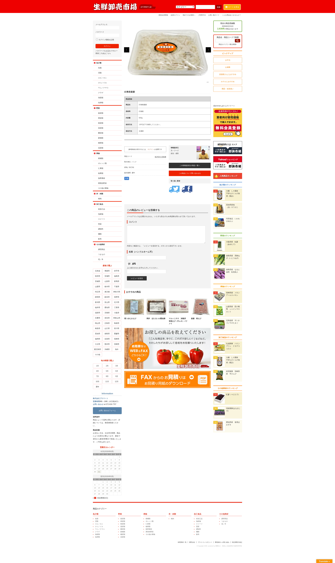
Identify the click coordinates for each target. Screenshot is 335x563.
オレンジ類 (102, 163)
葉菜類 (100, 113)
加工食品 (99, 204)
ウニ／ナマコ (103, 88)
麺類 (100, 234)
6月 (116, 371)
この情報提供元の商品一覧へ (190, 165)
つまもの (101, 254)
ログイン (151, 149)
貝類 (100, 73)
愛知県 (107, 307)
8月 (107, 376)
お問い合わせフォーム (107, 411)
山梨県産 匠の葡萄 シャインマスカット (233, 309)
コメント (133, 222)
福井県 (97, 307)
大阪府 (116, 313)
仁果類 (100, 168)
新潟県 (97, 302)
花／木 (100, 259)
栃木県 (107, 287)
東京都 (107, 292)
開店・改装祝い (228, 89)
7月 (97, 376)
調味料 (100, 229)
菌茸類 (100, 133)
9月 (116, 376)
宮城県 (107, 276)
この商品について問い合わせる (190, 173)
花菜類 (100, 148)
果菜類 (100, 118)
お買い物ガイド (213, 15)
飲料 (100, 239)
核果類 (100, 173)
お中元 (227, 60)
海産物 (100, 214)
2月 (107, 366)
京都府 (107, 313)
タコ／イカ (102, 83)
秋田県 (97, 276)
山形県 (107, 281)
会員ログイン (175, 15)
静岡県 (97, 297)
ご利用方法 (202, 15)
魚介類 (98, 63)
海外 (116, 349)
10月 (97, 381)
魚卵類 (100, 103)
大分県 (97, 344)
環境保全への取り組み (222, 542)
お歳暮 (227, 67)
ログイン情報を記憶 (106, 40)
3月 (116, 366)
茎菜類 (100, 128)
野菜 (98, 108)
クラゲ (100, 93)
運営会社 (192, 542)
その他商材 (100, 244)
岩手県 (116, 271)
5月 (107, 371)
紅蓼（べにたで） (233, 394)
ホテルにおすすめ (227, 82)
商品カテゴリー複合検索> (228, 44)
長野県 (116, 297)
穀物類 (100, 138)
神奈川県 (116, 292)
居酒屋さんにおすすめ (227, 74)
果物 (98, 153)
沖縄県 (107, 349)
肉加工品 (101, 209)
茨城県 (97, 281)
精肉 (100, 199)
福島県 (116, 276)
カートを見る (232, 7)
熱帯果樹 (101, 178)
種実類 (100, 143)
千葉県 (116, 287)
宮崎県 (116, 344)
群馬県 (116, 281)
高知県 (97, 334)
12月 (116, 381)
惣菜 (100, 224)
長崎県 (116, 339)
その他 (97, 355)
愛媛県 (116, 334)
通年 (97, 387)
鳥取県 (97, 328)
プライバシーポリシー (205, 542)
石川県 (116, 302)
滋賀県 (97, 313)
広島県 (107, 323)
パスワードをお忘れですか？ (107, 51)
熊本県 (107, 344)
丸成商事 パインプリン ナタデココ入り (233, 346)
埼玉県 (97, 292)
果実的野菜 (102, 183)
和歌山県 (116, 318)
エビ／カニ (102, 78)
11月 (107, 381)
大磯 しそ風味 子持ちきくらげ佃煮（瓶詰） (233, 193)
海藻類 (100, 98)
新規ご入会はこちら (103, 53)
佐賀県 (107, 339)
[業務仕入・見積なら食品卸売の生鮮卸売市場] (124, 10)
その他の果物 (103, 188)
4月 (97, 371)
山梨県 (97, 287)
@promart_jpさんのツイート (224, 106)
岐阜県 (107, 297)
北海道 (97, 271)
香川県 (116, 328)
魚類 (100, 68)
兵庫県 (97, 318)
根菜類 (100, 123)
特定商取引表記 (237, 542)
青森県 (107, 271)
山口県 (107, 328)
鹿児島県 (97, 349)
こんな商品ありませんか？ (231, 15)
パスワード (100, 32)
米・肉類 (99, 194)
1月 (97, 366)
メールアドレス (101, 25)
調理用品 (101, 249)
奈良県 (107, 318)
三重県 (116, 307)
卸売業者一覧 (182, 542)
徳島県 (107, 334)
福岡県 (97, 339)
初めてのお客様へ (189, 15)
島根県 (116, 323)
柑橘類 (100, 158)
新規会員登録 (163, 15)
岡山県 (97, 323)
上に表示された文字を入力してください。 (143, 268)
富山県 (107, 302)
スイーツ (101, 219)
